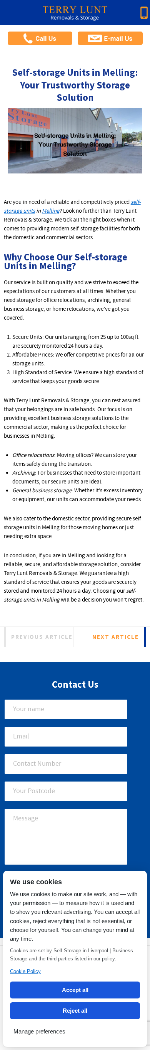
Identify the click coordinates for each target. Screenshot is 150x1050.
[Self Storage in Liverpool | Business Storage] (75, 16)
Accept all (75, 990)
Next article (115, 636)
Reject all (75, 1010)
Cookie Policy (25, 971)
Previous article (42, 636)
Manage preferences (39, 1031)
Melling (51, 211)
